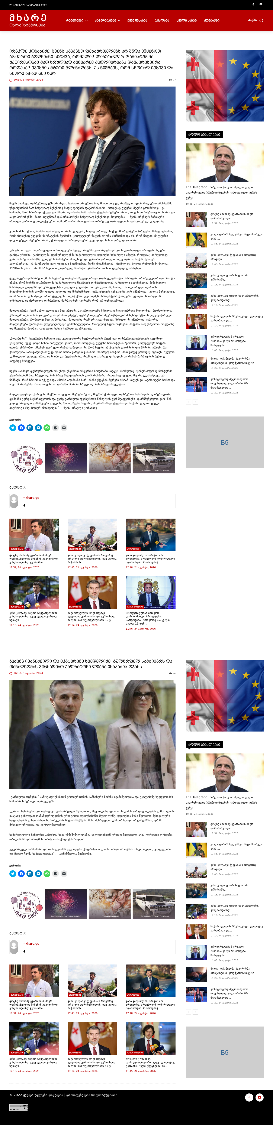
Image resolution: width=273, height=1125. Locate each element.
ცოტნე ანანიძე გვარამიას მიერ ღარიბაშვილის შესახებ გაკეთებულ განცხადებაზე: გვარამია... (33, 559)
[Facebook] (253, 5)
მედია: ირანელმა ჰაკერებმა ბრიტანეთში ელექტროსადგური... (234, 361)
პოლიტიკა (17, 549)
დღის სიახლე (135, 607)
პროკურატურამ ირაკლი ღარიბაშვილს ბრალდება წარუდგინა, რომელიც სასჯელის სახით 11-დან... (148, 618)
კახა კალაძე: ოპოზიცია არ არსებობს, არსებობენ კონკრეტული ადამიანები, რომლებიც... (150, 559)
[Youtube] (261, 5)
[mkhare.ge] (14, 501)
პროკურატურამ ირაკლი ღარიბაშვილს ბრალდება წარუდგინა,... (228, 341)
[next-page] (195, 402)
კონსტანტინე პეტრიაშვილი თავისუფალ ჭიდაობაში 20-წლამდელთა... (229, 383)
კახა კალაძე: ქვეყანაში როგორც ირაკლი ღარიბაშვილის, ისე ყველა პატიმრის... (92, 559)
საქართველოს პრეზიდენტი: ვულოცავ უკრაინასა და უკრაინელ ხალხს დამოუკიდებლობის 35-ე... (91, 617)
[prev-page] (188, 402)
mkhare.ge (31, 498)
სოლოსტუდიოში (104, 1095)
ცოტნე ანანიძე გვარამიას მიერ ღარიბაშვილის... (232, 216)
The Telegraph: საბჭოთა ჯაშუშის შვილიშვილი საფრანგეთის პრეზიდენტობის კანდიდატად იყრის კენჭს (221, 192)
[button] (256, 20)
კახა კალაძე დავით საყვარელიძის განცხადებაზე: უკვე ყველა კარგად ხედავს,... (33, 617)
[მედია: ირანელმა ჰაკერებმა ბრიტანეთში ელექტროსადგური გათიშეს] (196, 364)
